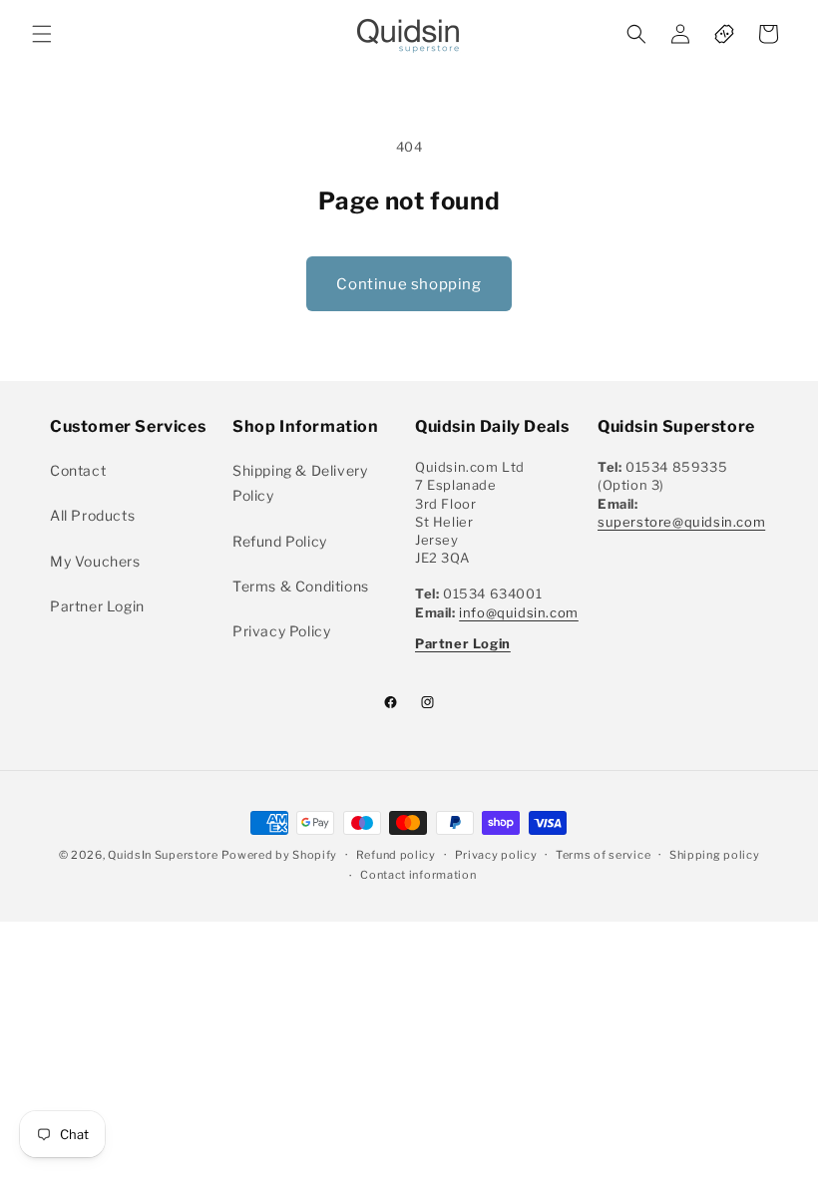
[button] (42, 34)
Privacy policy (496, 855)
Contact (78, 470)
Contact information (418, 875)
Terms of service (603, 855)
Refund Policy (279, 541)
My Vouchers (95, 561)
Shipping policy (714, 855)
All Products (92, 515)
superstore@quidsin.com (681, 522)
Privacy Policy (281, 630)
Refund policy (396, 855)
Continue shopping (408, 284)
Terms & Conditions (300, 586)
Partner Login (97, 605)
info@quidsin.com (519, 612)
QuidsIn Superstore (163, 855)
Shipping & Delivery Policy (299, 483)
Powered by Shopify (279, 855)
